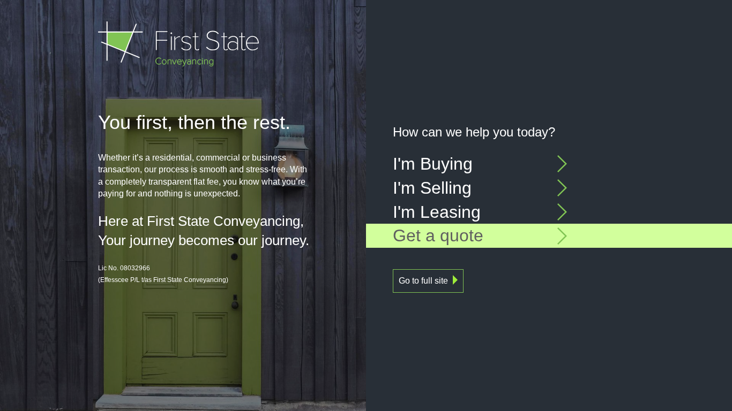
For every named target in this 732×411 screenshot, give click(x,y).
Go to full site (423, 280)
